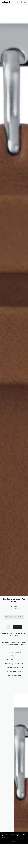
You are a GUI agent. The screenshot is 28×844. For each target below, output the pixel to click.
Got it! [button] (14, 841)
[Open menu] (25, 2)
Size (14, 613)
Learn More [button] (5, 837)
